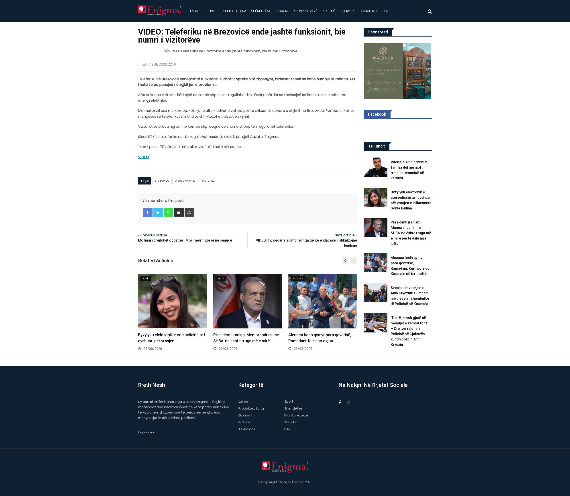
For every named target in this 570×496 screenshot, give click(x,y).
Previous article (153, 235)
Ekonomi (282, 11)
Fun (385, 11)
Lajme (195, 11)
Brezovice (162, 180)
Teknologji (368, 11)
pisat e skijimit (185, 180)
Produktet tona (233, 11)
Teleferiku (207, 180)
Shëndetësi (260, 11)
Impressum (147, 432)
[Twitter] (158, 212)
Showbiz (347, 11)
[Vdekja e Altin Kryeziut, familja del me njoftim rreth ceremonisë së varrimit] (376, 167)
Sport (210, 11)
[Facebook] (148, 212)
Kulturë (329, 11)
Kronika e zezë (305, 11)
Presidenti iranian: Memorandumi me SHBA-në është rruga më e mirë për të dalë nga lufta (411, 233)
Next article (344, 235)
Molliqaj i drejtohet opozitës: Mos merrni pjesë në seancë (185, 240)
